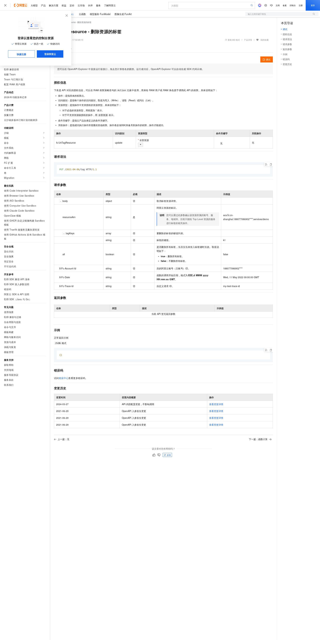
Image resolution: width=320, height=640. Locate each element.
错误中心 (63, 378)
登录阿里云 (50, 54)
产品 (43, 5)
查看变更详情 (216, 404)
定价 (72, 5)
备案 (285, 5)
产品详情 (248, 39)
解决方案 (53, 5)
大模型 (34, 5)
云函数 (82, 14)
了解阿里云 (110, 5)
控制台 (293, 5)
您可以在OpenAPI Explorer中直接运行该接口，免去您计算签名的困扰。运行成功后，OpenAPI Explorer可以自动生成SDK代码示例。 (130, 69)
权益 (64, 5)
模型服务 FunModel (100, 14)
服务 (98, 5)
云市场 (81, 5)
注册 (301, 5)
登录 (313, 5)
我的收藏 (264, 39)
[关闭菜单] (5, 5)
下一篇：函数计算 (258, 439)
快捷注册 (21, 54)
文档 (278, 5)
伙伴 (90, 5)
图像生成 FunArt (123, 14)
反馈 (169, 454)
